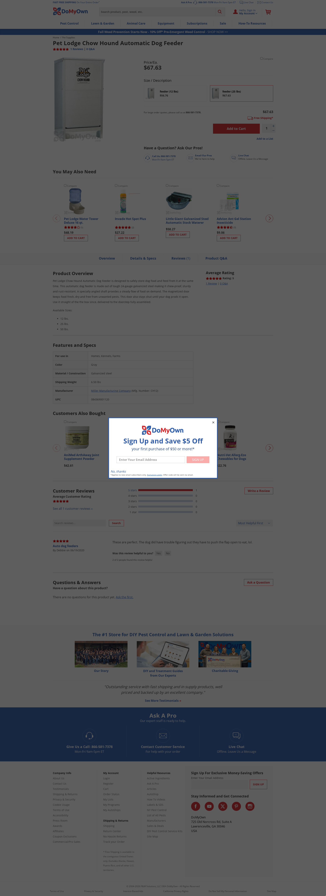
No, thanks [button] (118, 471)
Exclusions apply (154, 475)
